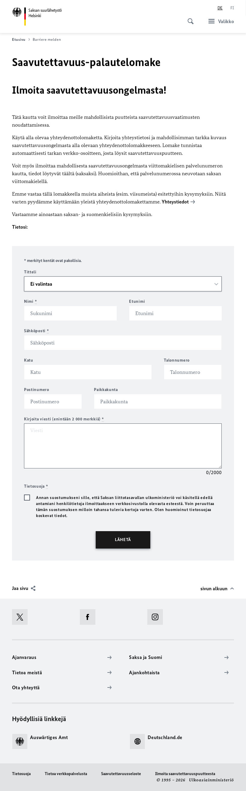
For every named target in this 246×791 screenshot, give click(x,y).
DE (220, 8)
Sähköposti (36, 330)
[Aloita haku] (188, 18)
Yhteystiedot (175, 202)
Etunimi (137, 301)
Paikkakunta (106, 389)
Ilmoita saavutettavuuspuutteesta (185, 773)
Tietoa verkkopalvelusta (66, 773)
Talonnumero (177, 360)
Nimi (30, 301)
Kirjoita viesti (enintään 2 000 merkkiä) (64, 419)
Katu (28, 360)
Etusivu (19, 39)
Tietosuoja (21, 773)
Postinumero (36, 389)
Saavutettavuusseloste (121, 773)
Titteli (30, 272)
